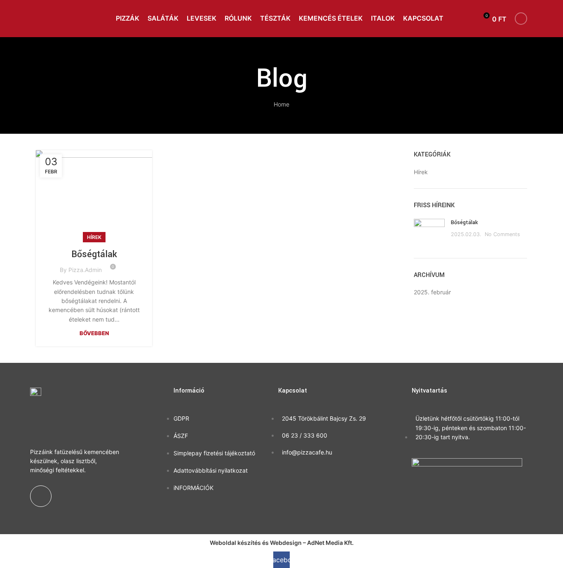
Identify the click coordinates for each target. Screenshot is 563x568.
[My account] (467, 18)
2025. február (432, 292)
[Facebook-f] (41, 496)
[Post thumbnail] (429, 232)
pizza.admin (85, 269)
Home (281, 104)
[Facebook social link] (521, 18)
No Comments (502, 234)
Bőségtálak (94, 254)
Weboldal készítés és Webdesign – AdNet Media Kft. (282, 542)
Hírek (94, 237)
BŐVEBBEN (94, 333)
